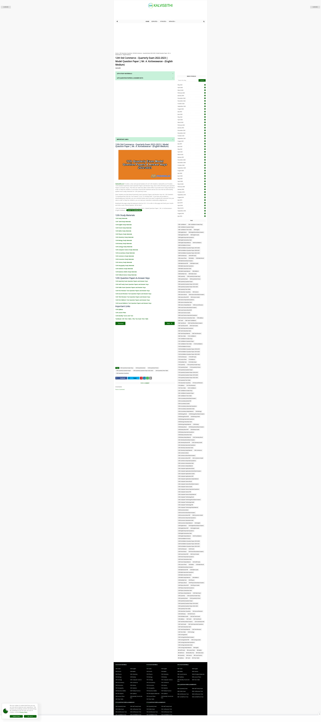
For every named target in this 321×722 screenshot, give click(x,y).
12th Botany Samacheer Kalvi (185, 434)
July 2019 (191, 200)
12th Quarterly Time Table (162, 370)
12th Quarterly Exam (140, 368)
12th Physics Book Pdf (183, 585)
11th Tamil (148, 668)
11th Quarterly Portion (195, 367)
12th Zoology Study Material (184, 647)
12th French (191, 549)
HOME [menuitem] (147, 21)
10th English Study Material (184, 242)
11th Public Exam (192, 362)
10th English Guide (194, 235)
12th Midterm (195, 577)
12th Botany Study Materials (123, 243)
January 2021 (191, 157)
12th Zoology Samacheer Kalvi (185, 645)
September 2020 (191, 168)
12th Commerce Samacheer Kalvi (186, 463)
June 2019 (191, 202)
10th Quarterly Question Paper (185, 281)
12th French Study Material (184, 562)
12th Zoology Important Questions (186, 642)
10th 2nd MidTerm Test (197, 697)
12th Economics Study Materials (124, 259)
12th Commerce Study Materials (124, 256)
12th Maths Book (200, 564)
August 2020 (191, 170)
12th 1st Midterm (192, 388)
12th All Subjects (119, 693)
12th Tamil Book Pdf (199, 621)
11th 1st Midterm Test (151, 714)
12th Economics (119, 685)
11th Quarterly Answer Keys (193, 364)
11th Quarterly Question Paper (185, 370)
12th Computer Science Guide (185, 486)
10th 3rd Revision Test (197, 694)
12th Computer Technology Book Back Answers (189, 499)
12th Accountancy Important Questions (187, 406)
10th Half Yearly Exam (197, 688)
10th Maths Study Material (184, 271)
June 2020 (191, 176)
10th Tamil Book (182, 323)
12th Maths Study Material (184, 577)
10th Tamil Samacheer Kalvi (184, 331)
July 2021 (191, 144)
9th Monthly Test (190, 653)
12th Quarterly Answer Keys (126, 368)
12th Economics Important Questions (187, 518)
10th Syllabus (200, 318)
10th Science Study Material (184, 305)
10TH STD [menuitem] (171, 21)
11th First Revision (182, 357)
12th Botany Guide (194, 429)
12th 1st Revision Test (135, 709)
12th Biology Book (182, 414)
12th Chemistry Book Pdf (184, 442)
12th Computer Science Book (185, 481)
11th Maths (164, 671)
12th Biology (198, 411)
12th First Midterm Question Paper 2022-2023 (189, 546)
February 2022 (191, 125)
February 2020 (191, 186)
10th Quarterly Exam (183, 279)
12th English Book (182, 525)
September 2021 (191, 138)
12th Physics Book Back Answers (196, 582)
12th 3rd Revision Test (135, 712)
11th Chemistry (164, 674)
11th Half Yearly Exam (166, 706)
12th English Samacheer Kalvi (185, 533)
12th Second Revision (198, 611)
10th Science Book (182, 294)
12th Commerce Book (183, 453)
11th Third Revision (190, 385)
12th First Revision (182, 549)
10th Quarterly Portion (195, 279)
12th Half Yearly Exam (135, 706)
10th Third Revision (196, 333)
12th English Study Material (184, 536)
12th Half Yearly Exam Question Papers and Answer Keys (132, 284)
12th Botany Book (182, 427)
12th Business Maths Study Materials (126, 272)
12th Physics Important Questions (186, 588)
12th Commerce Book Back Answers (186, 455)
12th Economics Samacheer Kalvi (185, 520)
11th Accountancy (150, 682)
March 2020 (191, 184)
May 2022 (191, 117)
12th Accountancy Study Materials (125, 253)
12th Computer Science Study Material (187, 494)
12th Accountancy (119, 682)
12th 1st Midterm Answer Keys (185, 390)
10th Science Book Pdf (183, 297)
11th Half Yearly (192, 357)
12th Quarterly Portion (153, 368)
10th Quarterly (181, 276)
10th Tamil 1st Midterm (190, 320)
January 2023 (191, 95)
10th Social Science (182, 674)
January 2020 (191, 189)
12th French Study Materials (123, 228)
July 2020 (191, 173)
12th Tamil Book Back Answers (185, 621)
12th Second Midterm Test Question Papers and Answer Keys (133, 303)
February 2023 (191, 93)
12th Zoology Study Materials (123, 246)
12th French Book (182, 551)
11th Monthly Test (182, 362)
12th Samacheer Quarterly (125, 53)
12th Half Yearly (196, 562)
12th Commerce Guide (197, 458)
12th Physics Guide (195, 585)
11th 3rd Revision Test (166, 712)
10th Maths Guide (194, 263)
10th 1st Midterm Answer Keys (195, 224)
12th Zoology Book (182, 634)
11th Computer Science (167, 679)
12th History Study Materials (123, 262)
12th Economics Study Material (185, 523)
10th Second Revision (198, 305)
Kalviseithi (118, 68)
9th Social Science (198, 655)
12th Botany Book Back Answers (196, 427)
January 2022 (191, 127)
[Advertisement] (156, 15)
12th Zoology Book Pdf (183, 640)
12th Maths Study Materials (123, 231)
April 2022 (191, 119)
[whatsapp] (147, 378)
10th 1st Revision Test (197, 691)
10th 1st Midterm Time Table (185, 229)
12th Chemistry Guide (197, 442)
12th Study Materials (121, 218)
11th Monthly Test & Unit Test (167, 697)
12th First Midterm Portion (184, 538)
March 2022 (191, 122)
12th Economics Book (183, 510)
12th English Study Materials (123, 224)
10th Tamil (180, 320)
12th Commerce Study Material (185, 466)
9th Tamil (188, 658)
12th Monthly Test (182, 580)
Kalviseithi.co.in (119, 184)
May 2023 (191, 85)
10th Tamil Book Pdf (183, 325)
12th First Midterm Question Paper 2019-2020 (189, 541)
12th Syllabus (119, 309)
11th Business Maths (151, 691)
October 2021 (191, 135)
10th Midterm (195, 271)
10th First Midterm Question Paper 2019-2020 (189, 248)
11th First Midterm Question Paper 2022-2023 (189, 354)
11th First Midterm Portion (184, 346)
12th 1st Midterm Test (120, 714)
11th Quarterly (181, 364)
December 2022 (191, 98)
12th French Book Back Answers (195, 551)
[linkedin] (144, 378)
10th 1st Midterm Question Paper (186, 227)
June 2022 (191, 114)
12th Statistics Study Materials (124, 268)
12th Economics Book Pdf (184, 515)
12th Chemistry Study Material (185, 450)
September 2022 (191, 106)
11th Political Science (166, 691)
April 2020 (191, 181)
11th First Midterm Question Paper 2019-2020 (189, 351)
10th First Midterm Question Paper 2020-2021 (189, 250)
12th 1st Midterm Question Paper (186, 393)
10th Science (195, 292)
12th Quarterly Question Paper (123, 370)
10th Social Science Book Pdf (185, 310)
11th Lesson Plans (182, 359)
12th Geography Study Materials (124, 265)
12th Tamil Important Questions (195, 624)
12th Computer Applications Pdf (185, 476)
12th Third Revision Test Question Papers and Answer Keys (132, 297)
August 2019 (191, 197)
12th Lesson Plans (120, 312)
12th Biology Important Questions (186, 419)
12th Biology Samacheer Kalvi (185, 421)
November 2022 (191, 101)
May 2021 (191, 149)
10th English (196, 229)
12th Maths (191, 564)
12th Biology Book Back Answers (196, 414)
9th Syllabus (181, 658)
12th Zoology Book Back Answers (186, 637)
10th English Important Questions (186, 237)
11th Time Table (182, 388)
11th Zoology (149, 679)
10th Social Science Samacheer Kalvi (186, 318)
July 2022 (191, 111)
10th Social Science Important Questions (187, 315)
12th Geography (119, 688)
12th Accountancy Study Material (185, 411)
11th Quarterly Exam (183, 367)
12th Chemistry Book (198, 437)
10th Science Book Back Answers (196, 294)
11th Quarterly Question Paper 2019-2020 (188, 375)
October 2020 (191, 165)
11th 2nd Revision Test (152, 712)
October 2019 (191, 192)
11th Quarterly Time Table (184, 380)
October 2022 (191, 103)
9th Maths (199, 650)
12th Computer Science (136, 679)
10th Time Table (182, 336)
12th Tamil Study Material (184, 629)
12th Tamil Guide (182, 624)
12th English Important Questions (186, 530)
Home (116, 53)
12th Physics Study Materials (123, 234)
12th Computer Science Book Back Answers (188, 484)
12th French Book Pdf (183, 554)
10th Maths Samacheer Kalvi (184, 268)
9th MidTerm (181, 653)
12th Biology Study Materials (123, 240)
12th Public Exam (197, 593)
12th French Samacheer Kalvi (185, 559)
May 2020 (191, 178)
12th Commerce (198, 450)
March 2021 (191, 154)
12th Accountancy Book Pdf (184, 401)
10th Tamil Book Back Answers (195, 323)
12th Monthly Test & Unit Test (124, 316)
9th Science (189, 655)
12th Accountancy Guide (184, 403)
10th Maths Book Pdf (183, 263)
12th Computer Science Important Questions (188, 489)
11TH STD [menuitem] (163, 21)
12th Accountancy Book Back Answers (187, 398)
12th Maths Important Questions (185, 572)
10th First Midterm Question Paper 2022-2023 (189, 253)
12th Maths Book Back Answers (185, 567)
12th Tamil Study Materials (123, 221)
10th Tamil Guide (194, 325)
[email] (150, 378)
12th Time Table (182, 632)
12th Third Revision (196, 629)
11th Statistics (164, 688)
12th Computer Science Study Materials (126, 250)
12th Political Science (135, 691)
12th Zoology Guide (196, 640)
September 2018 (191, 211)
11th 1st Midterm (192, 336)
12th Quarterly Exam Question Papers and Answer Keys (131, 281)
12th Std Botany (181, 614)
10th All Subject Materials (198, 674)
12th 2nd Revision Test (121, 712)
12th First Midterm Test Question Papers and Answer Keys (132, 300)
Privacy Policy (23, 712)
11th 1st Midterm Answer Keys (185, 338)
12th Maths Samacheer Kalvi (184, 575)
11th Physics (149, 674)
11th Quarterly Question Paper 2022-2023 (188, 377)
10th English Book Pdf (183, 235)
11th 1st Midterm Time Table (185, 344)
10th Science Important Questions (186, 299)
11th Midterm (192, 359)
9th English (195, 647)
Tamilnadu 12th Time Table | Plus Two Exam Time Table (131, 319)
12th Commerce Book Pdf (184, 458)
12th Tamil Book (197, 619)
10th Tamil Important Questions (185, 328)
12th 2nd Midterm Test (135, 714)
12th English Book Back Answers (196, 525)
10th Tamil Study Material (184, 333)
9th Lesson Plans (191, 650)
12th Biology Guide (195, 416)
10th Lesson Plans (182, 258)
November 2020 (191, 162)
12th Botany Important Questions (186, 432)
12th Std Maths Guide (183, 616)
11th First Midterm (198, 344)
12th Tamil (188, 619)
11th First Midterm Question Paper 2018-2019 (189, 349)
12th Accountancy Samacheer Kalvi (186, 408)
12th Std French (191, 614)
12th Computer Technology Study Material (188, 507)
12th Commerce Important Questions (187, 460)
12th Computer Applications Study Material (188, 479)
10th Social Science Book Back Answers (187, 307)
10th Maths (191, 258)
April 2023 (191, 87)
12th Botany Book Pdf (183, 429)
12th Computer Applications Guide (186, 473)
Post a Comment (120, 389)
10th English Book (182, 232)
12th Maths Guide (194, 569)
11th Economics (150, 685)
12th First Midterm (197, 536)
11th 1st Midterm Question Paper (186, 341)
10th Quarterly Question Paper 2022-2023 (188, 286)
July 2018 (191, 216)
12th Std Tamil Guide (195, 616)
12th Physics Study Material (184, 593)
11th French (149, 671)
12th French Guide (194, 554)
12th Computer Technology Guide (186, 502)
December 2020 (191, 160)
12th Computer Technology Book (186, 497)
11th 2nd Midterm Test (166, 714)
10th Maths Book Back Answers (185, 261)
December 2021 (191, 130)
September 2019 (191, 194)
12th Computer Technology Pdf (185, 505)
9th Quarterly (181, 655)
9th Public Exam (199, 653)
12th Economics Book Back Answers (186, 512)
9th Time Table (195, 658)
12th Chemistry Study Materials (124, 237)
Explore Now (16, 716)
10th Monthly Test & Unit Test (183, 680)
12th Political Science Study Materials (126, 275)
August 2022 (191, 109)
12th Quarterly (181, 595)
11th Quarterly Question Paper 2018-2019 (188, 372)
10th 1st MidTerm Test (182, 697)
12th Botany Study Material (184, 437)
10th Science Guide (195, 297)
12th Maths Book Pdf (183, 569)
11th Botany (164, 677)
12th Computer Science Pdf (184, 492)
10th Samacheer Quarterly (184, 292)
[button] (6, 7)
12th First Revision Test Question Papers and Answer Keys (132, 290)
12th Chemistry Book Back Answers (186, 440)
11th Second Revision (198, 383)
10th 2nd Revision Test (183, 694)
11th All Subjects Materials (152, 693)
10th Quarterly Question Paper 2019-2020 (188, 284)
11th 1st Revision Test (166, 709)
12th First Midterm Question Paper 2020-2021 (189, 543)
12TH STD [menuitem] (154, 21)
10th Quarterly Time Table (184, 289)
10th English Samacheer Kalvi (185, 240)
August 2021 (191, 141)
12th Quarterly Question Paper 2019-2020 (188, 603)
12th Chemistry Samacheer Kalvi (185, 447)
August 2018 (191, 213)
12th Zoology (191, 632)
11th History (164, 685)
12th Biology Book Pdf (183, 416)
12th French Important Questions (186, 556)
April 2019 (191, 205)
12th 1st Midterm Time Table (185, 396)
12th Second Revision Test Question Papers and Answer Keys (133, 294)
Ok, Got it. (30, 716)
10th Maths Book (200, 258)
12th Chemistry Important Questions (186, 445)
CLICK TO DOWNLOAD (134, 210)
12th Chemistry (134, 674)
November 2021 (191, 133)
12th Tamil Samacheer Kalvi (184, 627)
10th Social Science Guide (184, 312)
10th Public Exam (192, 273)
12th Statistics (133, 688)
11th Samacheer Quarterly (184, 383)
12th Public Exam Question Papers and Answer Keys (130, 287)
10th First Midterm (197, 242)
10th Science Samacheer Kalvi (185, 302)
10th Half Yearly (192, 255)
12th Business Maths (120, 691)
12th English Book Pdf (183, 528)
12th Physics (191, 580)
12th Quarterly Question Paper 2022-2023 (143, 370)
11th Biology (149, 677)
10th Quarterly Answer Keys (193, 276)
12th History (133, 685)
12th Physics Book (182, 582)
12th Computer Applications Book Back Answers (189, 471)
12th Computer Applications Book (186, 468)
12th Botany (196, 424)
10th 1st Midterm (182, 224)
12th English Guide (194, 528)
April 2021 (191, 152)
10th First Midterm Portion (184, 245)
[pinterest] (141, 378)
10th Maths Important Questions (185, 266)
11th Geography (150, 688)
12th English (197, 523)
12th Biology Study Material (184, 424)
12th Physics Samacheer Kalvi (185, 590)
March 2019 (191, 208)
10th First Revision (182, 255)
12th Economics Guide (197, 515)
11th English (164, 668)
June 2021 (191, 146)
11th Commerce (165, 682)
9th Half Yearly (181, 650)
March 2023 (191, 90)
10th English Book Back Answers (196, 232)
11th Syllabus (181, 385)
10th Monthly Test (182, 273)
